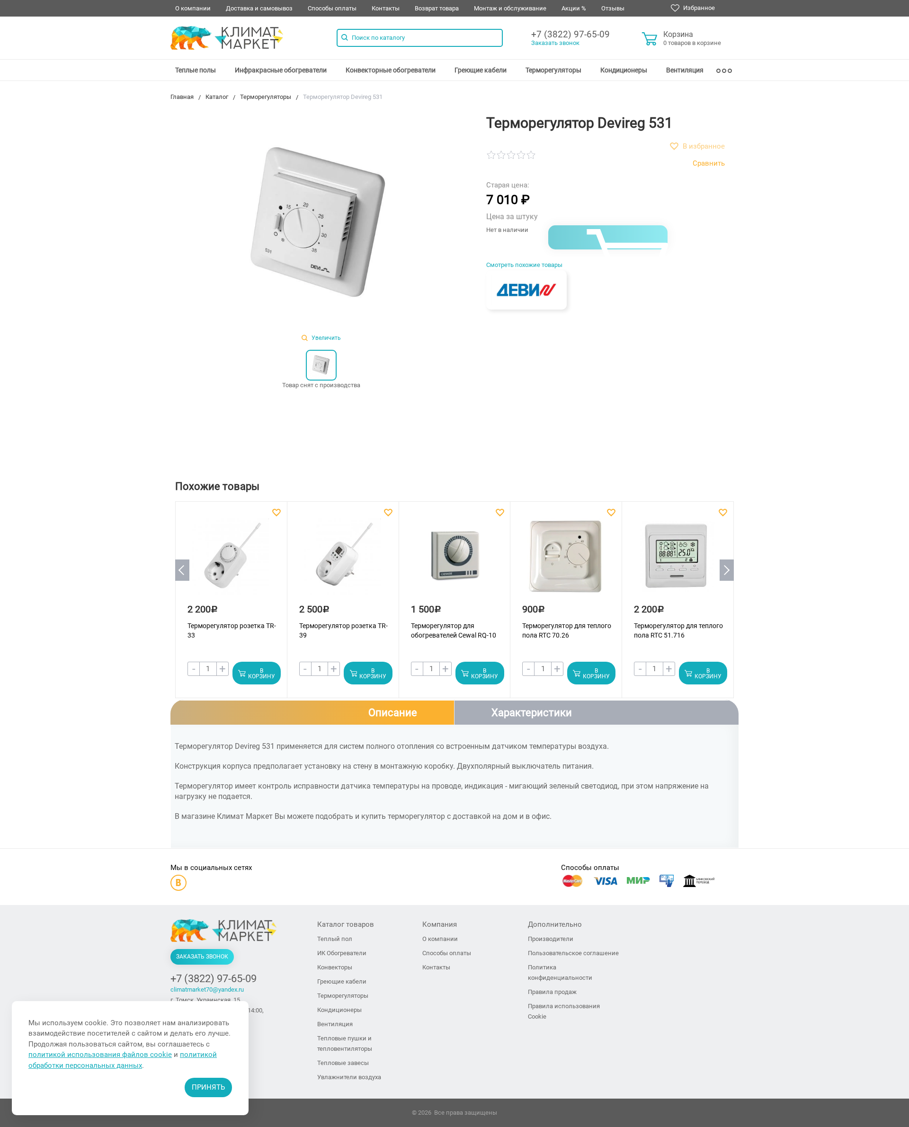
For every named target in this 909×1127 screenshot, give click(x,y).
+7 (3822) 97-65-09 (570, 34)
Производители (550, 938)
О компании (193, 8)
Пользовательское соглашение (573, 953)
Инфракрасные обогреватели (281, 70)
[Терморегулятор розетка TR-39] (342, 561)
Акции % (573, 8)
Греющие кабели (480, 70)
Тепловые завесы (343, 1062)
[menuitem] (195, 70)
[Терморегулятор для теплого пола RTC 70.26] (565, 561)
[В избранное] (277, 512)
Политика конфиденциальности (560, 972)
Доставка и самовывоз (259, 8)
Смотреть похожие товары (524, 264)
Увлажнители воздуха (349, 1077)
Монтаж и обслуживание (510, 8)
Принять (208, 1087)
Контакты (386, 8)
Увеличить (325, 338)
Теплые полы (195, 70)
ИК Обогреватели (341, 953)
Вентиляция (685, 70)
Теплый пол (334, 938)
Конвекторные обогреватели (391, 70)
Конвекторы (334, 967)
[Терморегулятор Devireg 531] (321, 224)
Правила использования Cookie (564, 1011)
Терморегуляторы (553, 70)
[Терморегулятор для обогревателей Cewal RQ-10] (454, 561)
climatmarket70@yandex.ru (207, 989)
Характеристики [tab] (531, 713)
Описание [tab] (392, 713)
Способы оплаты (332, 8)
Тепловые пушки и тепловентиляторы (344, 1043)
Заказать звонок (555, 42)
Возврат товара (437, 8)
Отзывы (612, 8)
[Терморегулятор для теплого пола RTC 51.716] (677, 561)
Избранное (698, 7)
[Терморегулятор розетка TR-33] (230, 561)
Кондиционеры (623, 70)
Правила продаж (552, 991)
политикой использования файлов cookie (100, 1054)
